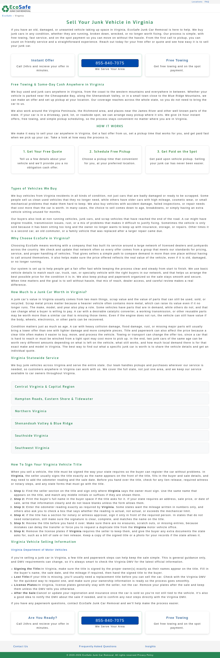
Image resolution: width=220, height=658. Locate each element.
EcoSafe (7, 16)
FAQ (207, 2)
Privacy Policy (145, 655)
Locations (197, 2)
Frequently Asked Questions (97, 646)
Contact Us (20, 646)
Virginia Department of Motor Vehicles (39, 549)
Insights (150, 646)
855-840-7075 (110, 63)
